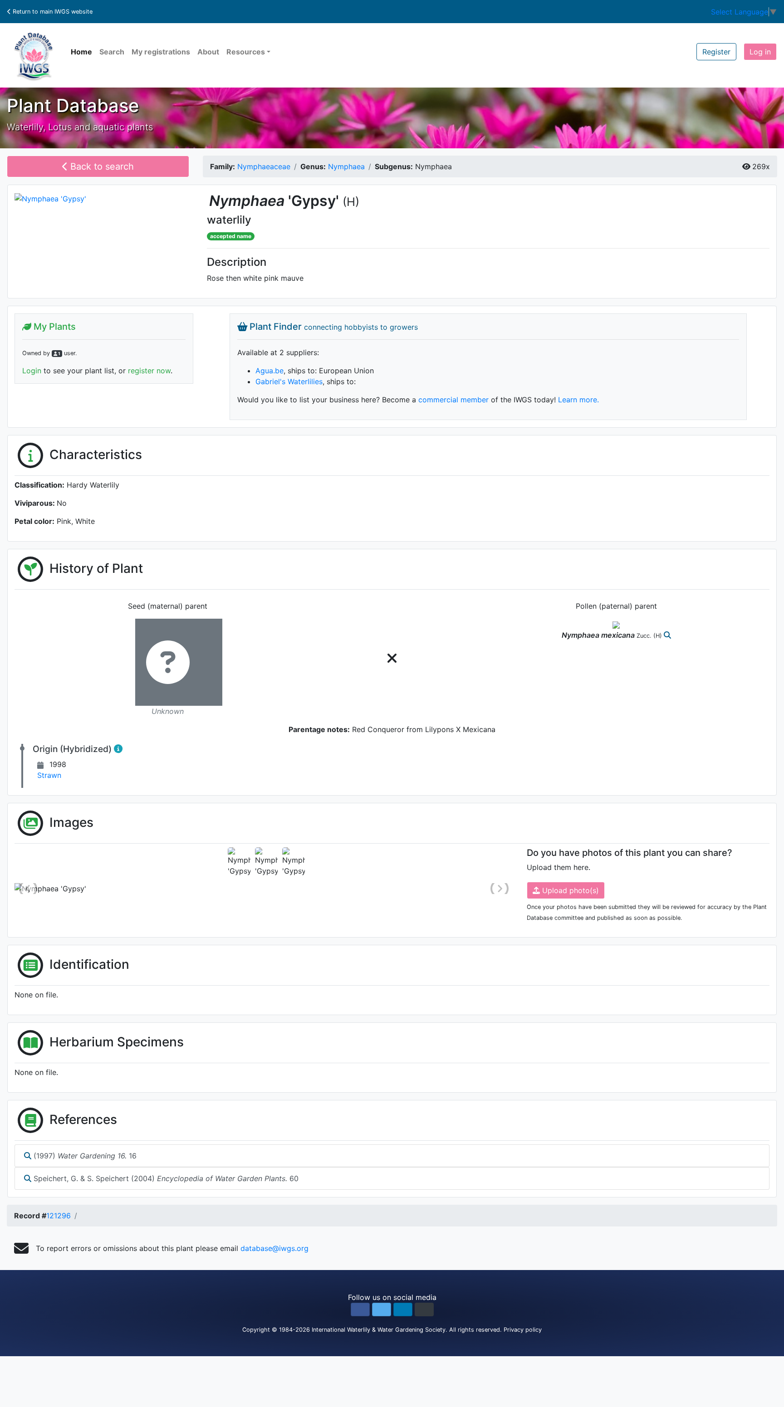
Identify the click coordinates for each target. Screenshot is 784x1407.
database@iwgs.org (274, 1248)
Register (716, 51)
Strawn (49, 775)
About (208, 51)
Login (31, 370)
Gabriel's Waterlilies (289, 381)
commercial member (453, 399)
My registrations (161, 51)
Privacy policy (523, 1329)
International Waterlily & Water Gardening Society (379, 1329)
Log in (760, 51)
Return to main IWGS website (52, 11)
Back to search (101, 166)
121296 (58, 1215)
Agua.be (269, 370)
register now (149, 370)
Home (81, 51)
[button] (360, 1309)
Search (111, 51)
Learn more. (578, 399)
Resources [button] (245, 51)
